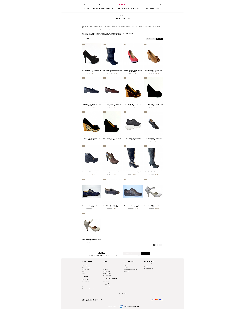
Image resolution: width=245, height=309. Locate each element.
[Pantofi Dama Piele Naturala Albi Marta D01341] (153, 191)
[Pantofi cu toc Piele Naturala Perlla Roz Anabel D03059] (133, 56)
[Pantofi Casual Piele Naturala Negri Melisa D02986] (153, 124)
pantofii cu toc (131, 33)
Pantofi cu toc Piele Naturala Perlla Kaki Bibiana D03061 (112, 173)
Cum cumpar (105, 265)
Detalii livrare (105, 267)
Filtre (160, 38)
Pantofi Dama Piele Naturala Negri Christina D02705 (91, 139)
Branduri (158, 8)
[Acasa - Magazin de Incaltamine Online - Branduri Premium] (122, 4)
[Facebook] (120, 294)
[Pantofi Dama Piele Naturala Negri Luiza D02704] (153, 90)
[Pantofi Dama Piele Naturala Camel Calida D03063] (153, 56)
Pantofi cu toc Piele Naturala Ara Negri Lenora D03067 (91, 105)
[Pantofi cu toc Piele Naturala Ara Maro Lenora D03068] (112, 90)
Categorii (85, 276)
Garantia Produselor (107, 273)
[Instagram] (125, 294)
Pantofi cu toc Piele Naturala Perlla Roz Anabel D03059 (133, 71)
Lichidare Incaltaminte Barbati (88, 285)
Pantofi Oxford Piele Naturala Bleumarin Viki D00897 (91, 206)
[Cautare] (100, 5)
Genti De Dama (85, 279)
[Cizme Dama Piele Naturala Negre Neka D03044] (112, 56)
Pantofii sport (84, 33)
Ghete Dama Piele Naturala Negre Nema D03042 (91, 173)
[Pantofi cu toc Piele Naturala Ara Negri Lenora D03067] (91, 90)
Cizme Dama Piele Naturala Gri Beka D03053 (153, 173)
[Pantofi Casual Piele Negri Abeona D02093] (133, 124)
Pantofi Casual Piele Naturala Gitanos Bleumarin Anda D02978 (112, 206)
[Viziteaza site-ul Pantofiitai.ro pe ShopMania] (121, 306)
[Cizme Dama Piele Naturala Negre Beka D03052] (133, 158)
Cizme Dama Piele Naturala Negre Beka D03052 (132, 173)
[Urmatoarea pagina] (161, 245)
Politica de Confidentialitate (151, 255)
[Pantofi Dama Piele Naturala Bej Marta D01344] (91, 225)
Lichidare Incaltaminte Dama (88, 283)
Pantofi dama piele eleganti (88, 288)
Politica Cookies (85, 269)
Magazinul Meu (87, 261)
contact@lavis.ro (149, 268)
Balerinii (83, 34)
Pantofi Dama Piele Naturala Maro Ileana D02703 (133, 105)
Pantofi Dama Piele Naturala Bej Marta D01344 (91, 240)
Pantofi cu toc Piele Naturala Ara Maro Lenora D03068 (112, 105)
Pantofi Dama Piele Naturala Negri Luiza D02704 (153, 105)
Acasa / (118, 15)
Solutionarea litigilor (107, 275)
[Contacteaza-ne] (160, 4)
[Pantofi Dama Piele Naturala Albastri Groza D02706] (112, 124)
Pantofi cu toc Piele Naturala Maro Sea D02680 (91, 71)
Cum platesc (105, 269)
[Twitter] (122, 294)
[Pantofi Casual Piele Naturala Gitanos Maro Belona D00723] (133, 191)
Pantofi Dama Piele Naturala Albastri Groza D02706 (112, 139)
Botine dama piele (106, 283)
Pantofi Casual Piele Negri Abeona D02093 (133, 139)
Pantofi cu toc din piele (87, 286)
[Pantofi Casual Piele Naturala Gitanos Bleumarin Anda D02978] (112, 191)
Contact (83, 273)
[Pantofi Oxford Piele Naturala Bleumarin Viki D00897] (91, 191)
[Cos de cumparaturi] (162, 4)
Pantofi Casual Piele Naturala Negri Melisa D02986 (153, 139)
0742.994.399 (148, 266)
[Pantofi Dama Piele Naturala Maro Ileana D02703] (133, 90)
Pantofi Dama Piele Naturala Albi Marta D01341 (153, 206)
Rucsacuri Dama (85, 281)
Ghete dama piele (106, 281)
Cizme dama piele (106, 286)
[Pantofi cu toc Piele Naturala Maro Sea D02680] (91, 56)
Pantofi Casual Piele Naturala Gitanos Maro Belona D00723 (133, 206)
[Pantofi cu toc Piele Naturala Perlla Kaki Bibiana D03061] (112, 158)
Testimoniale (84, 265)
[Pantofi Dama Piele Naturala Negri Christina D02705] (91, 124)
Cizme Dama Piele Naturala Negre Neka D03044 (112, 71)
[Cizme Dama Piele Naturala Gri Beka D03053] (153, 158)
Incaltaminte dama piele (110, 278)
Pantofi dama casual (107, 285)
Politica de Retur (106, 271)
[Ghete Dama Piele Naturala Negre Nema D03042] (91, 158)
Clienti (105, 261)
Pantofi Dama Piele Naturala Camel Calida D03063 (153, 71)
